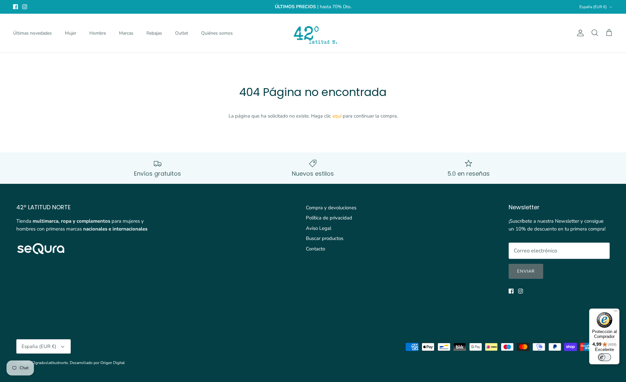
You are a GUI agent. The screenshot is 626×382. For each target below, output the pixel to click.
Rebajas (154, 33)
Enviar (526, 271)
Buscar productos (324, 238)
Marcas (126, 33)
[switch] (604, 357)
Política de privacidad (329, 218)
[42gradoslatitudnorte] (313, 33)
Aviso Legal (318, 228)
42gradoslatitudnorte (49, 362)
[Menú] (615, 312)
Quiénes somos (217, 33)
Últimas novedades (32, 33)
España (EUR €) (593, 6)
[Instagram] (24, 6)
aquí (336, 116)
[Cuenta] (579, 33)
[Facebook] (15, 6)
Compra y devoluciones (331, 207)
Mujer (70, 33)
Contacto (315, 249)
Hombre (97, 33)
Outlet (181, 33)
